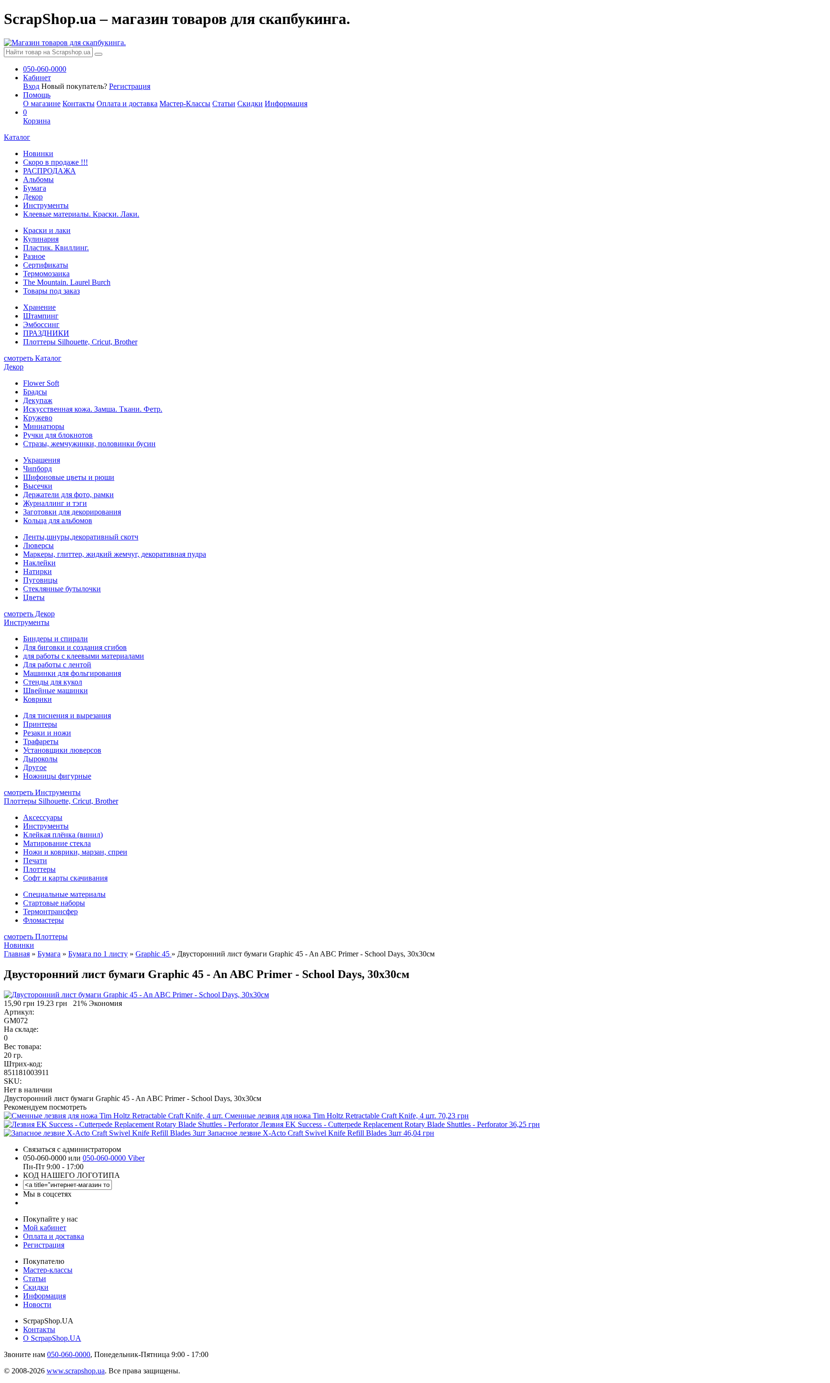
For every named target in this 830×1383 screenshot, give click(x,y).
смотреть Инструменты (42, 792)
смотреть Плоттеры (36, 936)
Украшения (41, 460)
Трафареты (41, 741)
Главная (17, 954)
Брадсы (35, 392)
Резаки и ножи (47, 733)
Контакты (78, 103)
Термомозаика (46, 273)
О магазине (42, 103)
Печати (35, 861)
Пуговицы (40, 580)
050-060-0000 (68, 1354)
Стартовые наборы (54, 903)
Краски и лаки (47, 230)
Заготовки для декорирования (72, 512)
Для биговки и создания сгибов (75, 647)
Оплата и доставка (127, 103)
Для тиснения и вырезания (67, 715)
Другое (35, 767)
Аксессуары (42, 817)
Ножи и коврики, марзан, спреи (75, 852)
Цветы (34, 597)
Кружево (37, 418)
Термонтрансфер (50, 911)
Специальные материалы (64, 894)
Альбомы (38, 179)
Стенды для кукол (52, 682)
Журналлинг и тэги (55, 503)
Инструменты (46, 205)
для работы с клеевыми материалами (83, 656)
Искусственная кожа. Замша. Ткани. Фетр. (92, 409)
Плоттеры (39, 869)
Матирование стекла (57, 843)
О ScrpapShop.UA (52, 1338)
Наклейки (39, 563)
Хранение (39, 307)
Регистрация (129, 86)
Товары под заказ (51, 291)
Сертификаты (45, 265)
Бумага (34, 188)
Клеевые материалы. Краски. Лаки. (81, 214)
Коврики (37, 699)
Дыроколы (40, 759)
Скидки (250, 103)
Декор (33, 197)
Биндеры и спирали (55, 639)
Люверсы (38, 545)
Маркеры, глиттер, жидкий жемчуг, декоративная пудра (114, 554)
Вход (31, 86)
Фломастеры (43, 920)
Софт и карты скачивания (65, 878)
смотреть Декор (29, 614)
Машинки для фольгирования (72, 673)
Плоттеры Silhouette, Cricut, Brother (80, 342)
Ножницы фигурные (57, 776)
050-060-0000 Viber (114, 1158)
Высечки (37, 486)
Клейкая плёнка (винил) (63, 835)
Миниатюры (43, 426)
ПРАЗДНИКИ (46, 333)
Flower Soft (41, 383)
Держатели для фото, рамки (68, 494)
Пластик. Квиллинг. (56, 248)
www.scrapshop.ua (76, 1371)
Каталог (17, 137)
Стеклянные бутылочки (62, 589)
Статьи (223, 103)
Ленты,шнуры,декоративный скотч (80, 537)
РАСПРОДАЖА (49, 171)
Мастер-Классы (184, 103)
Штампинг (41, 316)
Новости (37, 1304)
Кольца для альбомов (57, 520)
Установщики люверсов (62, 750)
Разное (34, 256)
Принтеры (40, 724)
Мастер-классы (48, 1270)
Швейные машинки (55, 690)
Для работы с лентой (57, 665)
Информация (286, 103)
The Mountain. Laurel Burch (66, 282)
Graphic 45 (153, 954)
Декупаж (37, 400)
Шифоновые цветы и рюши (68, 477)
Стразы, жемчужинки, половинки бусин (89, 444)
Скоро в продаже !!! (55, 162)
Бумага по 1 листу (98, 954)
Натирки (37, 571)
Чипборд (37, 469)
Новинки (38, 153)
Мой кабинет (44, 1228)
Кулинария (41, 239)
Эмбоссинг (41, 324)
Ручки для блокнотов (58, 435)
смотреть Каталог (32, 358)
